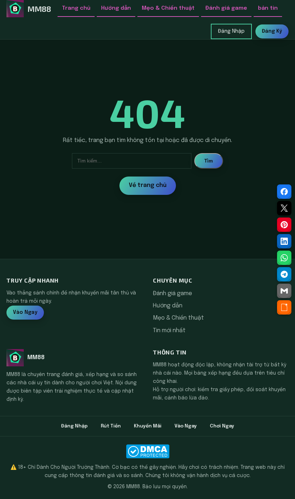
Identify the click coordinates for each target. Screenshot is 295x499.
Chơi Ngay (222, 426)
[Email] (284, 291)
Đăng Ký (272, 31)
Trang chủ (76, 8)
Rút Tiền (111, 426)
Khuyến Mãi (148, 426)
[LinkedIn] (284, 241)
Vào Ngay (25, 312)
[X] (284, 208)
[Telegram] (284, 274)
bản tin (268, 8)
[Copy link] (284, 307)
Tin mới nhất (169, 331)
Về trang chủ (148, 185)
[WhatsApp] (284, 258)
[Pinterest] (284, 225)
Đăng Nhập (231, 31)
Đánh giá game (226, 8)
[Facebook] (284, 191)
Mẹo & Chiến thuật (168, 8)
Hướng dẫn (116, 8)
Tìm (208, 161)
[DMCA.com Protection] (147, 451)
